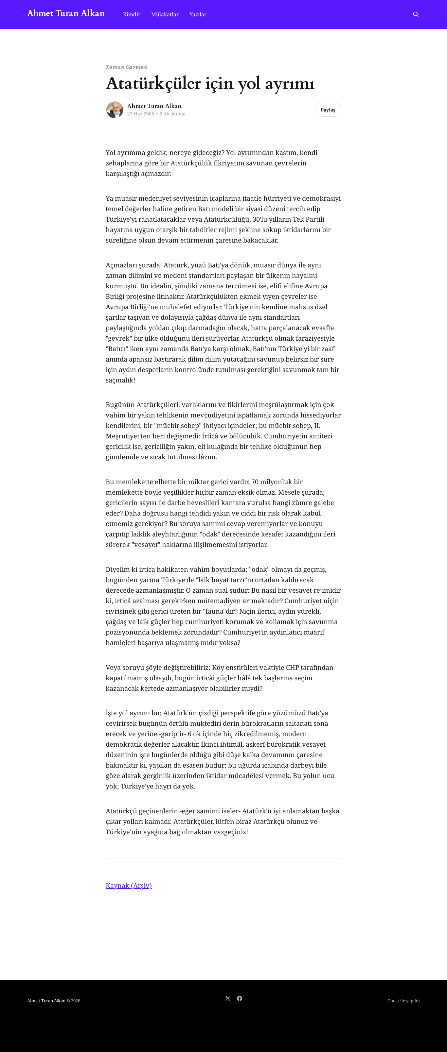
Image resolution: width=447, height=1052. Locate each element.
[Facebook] (239, 998)
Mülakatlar (165, 14)
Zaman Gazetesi (127, 67)
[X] (227, 998)
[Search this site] (416, 14)
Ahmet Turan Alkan (66, 13)
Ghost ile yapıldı (403, 1001)
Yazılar (198, 14)
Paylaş (328, 110)
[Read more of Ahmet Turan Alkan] (115, 110)
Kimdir (132, 14)
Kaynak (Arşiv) (129, 885)
